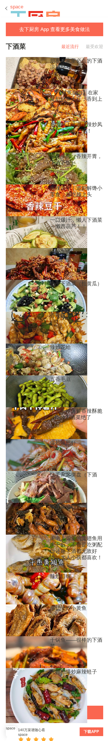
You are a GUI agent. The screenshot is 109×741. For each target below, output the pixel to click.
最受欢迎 (94, 46)
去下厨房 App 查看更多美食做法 (54, 29)
